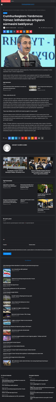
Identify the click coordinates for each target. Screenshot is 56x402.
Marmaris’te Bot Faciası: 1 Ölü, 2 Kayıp (21, 314)
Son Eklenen (28, 260)
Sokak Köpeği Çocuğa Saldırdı (10, 292)
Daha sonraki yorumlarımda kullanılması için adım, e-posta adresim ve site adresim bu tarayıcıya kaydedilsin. (28, 249)
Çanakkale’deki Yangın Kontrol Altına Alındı (14, 357)
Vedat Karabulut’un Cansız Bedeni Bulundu (14, 346)
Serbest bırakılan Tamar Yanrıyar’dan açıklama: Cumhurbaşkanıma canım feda (23, 353)
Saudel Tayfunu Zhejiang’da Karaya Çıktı (22, 296)
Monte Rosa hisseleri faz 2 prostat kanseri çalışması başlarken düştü (26, 186)
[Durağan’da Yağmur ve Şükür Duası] (7, 310)
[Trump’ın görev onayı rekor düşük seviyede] (45, 188)
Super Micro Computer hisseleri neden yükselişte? (9, 185)
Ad (4, 239)
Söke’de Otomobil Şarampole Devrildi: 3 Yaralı (20, 1)
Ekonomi (10, 10)
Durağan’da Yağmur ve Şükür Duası (20, 308)
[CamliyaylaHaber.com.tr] (28, 4)
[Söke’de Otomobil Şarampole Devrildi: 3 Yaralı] (7, 280)
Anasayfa (6, 10)
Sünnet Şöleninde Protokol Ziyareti (12, 342)
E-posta (5, 244)
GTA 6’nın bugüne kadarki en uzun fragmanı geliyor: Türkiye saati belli (29, 336)
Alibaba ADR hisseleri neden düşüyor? (27, 200)
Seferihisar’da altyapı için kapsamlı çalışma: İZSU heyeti (17, 326)
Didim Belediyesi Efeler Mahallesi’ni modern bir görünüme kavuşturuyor (21, 265)
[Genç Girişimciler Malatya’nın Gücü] (33, 88)
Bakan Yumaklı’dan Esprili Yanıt (11, 285)
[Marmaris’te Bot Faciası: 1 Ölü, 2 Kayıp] (7, 316)
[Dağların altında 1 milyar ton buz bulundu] (7, 322)
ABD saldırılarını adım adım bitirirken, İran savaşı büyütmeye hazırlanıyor (30, 361)
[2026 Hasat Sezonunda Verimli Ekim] (45, 203)
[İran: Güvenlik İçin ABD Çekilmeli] (7, 273)
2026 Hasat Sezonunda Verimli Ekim (43, 209)
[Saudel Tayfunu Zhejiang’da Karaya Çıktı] (7, 297)
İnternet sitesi (32, 244)
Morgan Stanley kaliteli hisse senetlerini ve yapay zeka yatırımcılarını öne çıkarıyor (10, 201)
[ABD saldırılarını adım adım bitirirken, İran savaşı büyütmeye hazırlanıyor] (7, 362)
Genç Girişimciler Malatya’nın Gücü (20, 302)
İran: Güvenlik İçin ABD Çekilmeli (19, 269)
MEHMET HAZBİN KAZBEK (11, 27)
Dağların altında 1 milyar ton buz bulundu (22, 320)
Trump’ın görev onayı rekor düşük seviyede (44, 194)
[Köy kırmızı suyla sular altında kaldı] (7, 332)
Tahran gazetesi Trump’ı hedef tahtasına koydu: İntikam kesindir (19, 350)
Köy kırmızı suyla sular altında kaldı (20, 330)
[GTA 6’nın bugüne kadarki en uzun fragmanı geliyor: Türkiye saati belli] (7, 338)
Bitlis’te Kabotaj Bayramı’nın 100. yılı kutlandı (14, 288)
